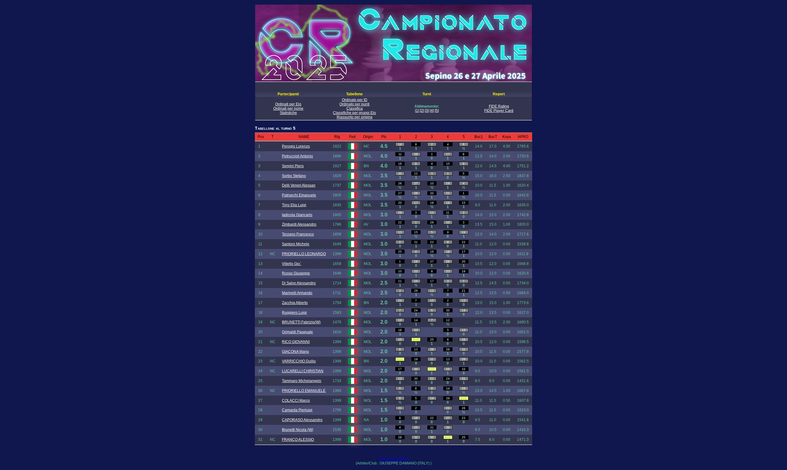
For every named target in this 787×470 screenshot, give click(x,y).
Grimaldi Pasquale (297, 332)
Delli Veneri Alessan (298, 185)
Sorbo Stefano (294, 176)
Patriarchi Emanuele (299, 195)
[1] (417, 111)
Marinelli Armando (297, 293)
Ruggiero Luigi (294, 312)
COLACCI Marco (296, 400)
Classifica (354, 108)
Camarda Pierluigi (297, 410)
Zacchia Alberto (295, 303)
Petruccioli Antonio (297, 156)
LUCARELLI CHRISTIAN (302, 371)
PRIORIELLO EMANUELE (304, 391)
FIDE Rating (499, 106)
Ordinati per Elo (288, 104)
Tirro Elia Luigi (294, 205)
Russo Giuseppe (296, 273)
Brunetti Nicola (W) (297, 430)
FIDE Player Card (498, 111)
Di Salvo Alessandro (299, 283)
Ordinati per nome (288, 108)
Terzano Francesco (298, 234)
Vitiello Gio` (291, 264)
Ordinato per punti (354, 104)
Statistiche (288, 113)
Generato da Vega (393, 459)
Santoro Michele (295, 244)
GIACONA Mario (295, 352)
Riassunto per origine (355, 117)
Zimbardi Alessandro (299, 224)
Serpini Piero (293, 166)
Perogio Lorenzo (296, 146)
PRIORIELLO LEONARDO (304, 254)
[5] (437, 111)
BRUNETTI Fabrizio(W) (301, 322)
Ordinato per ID (354, 100)
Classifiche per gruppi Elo (354, 113)
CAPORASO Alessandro (302, 420)
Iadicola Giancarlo (297, 215)
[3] (427, 111)
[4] (432, 111)
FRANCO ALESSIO (298, 439)
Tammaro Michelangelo (301, 381)
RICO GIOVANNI (296, 342)
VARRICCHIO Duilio (299, 361)
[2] (422, 111)
